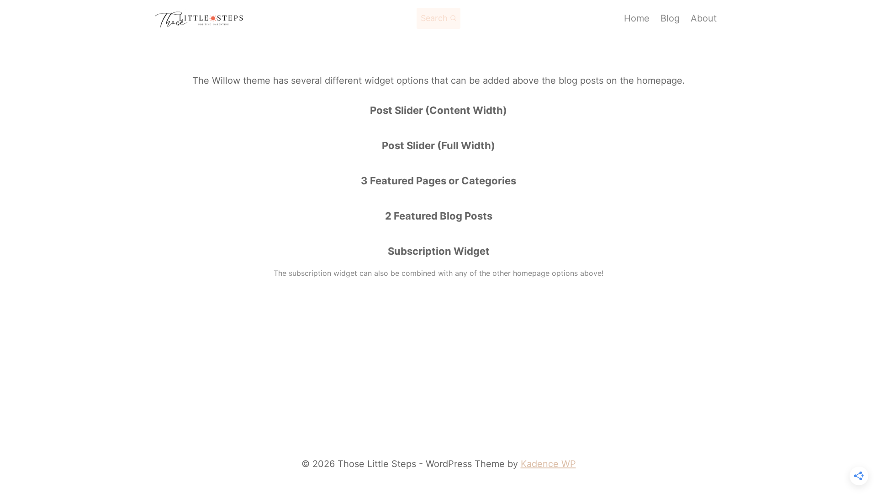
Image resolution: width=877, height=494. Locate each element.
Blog (670, 18)
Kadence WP (548, 463)
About (704, 18)
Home (637, 18)
